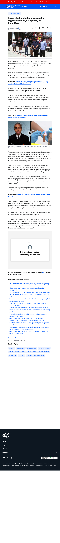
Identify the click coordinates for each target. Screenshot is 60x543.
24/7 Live (24, 6)
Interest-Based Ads (6, 465)
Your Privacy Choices (13, 463)
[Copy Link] (50, 27)
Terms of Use (46, 463)
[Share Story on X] (36, 27)
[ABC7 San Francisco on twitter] (7, 457)
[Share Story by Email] (46, 27)
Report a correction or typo (14, 338)
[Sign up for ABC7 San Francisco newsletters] (15, 457)
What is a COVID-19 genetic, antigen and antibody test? (27, 320)
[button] (3, 6)
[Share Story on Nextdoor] (43, 27)
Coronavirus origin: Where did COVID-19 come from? (26, 318)
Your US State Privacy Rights (36, 463)
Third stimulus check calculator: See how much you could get (28, 307)
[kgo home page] (5, 435)
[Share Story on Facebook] (32, 27)
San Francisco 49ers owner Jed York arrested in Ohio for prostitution (29, 2)
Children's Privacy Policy (24, 463)
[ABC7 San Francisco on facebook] (4, 457)
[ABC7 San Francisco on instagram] (11, 457)
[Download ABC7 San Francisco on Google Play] (53, 458)
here (44, 272)
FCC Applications (25, 465)
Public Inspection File (16, 465)
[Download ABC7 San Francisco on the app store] (45, 458)
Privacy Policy (5, 463)
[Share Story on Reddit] (39, 27)
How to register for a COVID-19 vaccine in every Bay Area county (30, 292)
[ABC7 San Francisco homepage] (13, 6)
